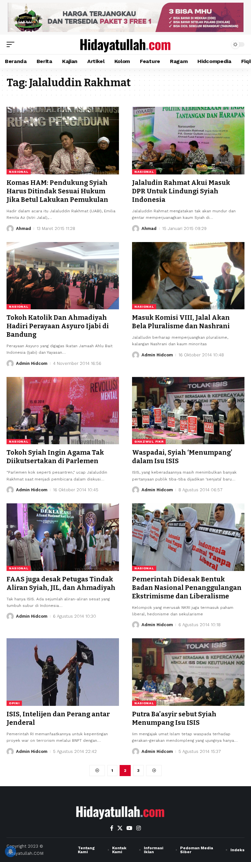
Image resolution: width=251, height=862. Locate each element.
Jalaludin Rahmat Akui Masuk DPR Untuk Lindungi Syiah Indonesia (181, 191)
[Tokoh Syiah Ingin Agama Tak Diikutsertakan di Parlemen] (63, 410)
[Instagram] (138, 828)
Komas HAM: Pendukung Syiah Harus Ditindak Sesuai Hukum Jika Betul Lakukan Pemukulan (57, 191)
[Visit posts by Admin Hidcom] (10, 363)
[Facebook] (112, 828)
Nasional (18, 171)
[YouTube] (129, 828)
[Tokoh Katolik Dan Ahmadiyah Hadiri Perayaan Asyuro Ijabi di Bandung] (63, 275)
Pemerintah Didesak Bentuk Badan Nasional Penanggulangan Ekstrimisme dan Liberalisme (187, 587)
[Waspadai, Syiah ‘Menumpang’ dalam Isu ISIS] (188, 410)
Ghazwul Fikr (148, 441)
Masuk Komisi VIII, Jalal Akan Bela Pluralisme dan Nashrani (181, 322)
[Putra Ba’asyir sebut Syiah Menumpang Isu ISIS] (188, 672)
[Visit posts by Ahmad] (10, 228)
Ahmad (23, 228)
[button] (12, 44)
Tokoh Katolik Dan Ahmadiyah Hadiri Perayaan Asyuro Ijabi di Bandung (58, 326)
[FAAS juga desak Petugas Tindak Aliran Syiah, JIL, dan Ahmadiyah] (63, 537)
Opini (14, 703)
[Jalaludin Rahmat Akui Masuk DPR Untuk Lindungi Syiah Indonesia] (188, 140)
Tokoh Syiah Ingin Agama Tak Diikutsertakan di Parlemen (55, 456)
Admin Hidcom (31, 363)
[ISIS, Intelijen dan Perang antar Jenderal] (63, 672)
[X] (120, 828)
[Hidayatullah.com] (125, 44)
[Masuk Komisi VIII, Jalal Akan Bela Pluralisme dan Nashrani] (188, 275)
